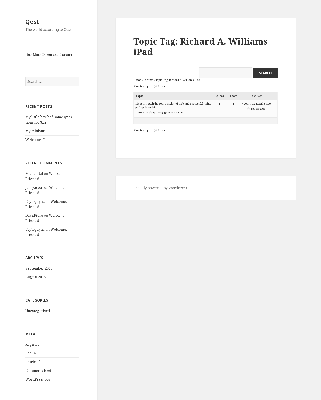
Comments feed (38, 370)
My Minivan (35, 131)
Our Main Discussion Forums (49, 54)
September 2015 (39, 268)
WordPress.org (37, 379)
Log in (30, 353)
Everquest (177, 112)
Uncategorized (37, 310)
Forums (148, 80)
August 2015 (35, 277)
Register (32, 344)
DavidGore (34, 215)
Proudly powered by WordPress (160, 187)
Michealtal (34, 173)
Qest (32, 21)
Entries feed (35, 361)
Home (137, 80)
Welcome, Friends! (41, 139)
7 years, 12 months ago (256, 103)
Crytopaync (35, 201)
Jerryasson (34, 187)
